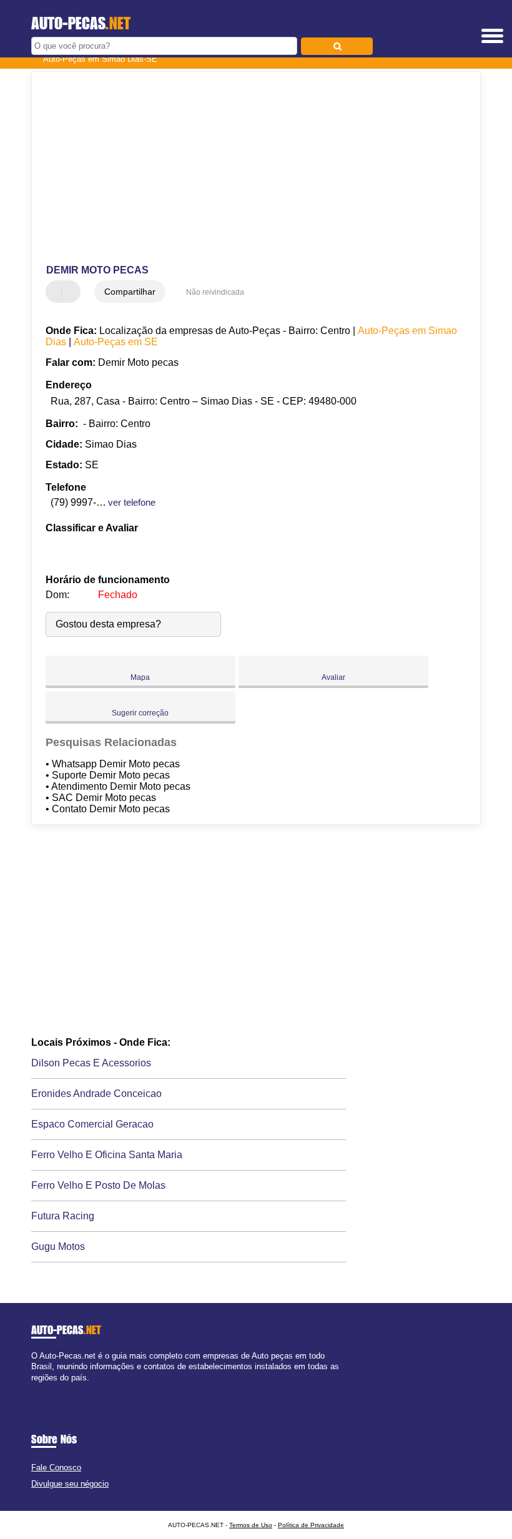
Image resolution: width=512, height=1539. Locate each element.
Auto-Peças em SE (116, 342)
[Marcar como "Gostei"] (57, 292)
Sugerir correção (140, 713)
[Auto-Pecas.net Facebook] (34, 1388)
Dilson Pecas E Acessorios (91, 1063)
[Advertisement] (246, 168)
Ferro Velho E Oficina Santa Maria (106, 1154)
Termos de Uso (250, 1525)
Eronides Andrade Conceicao (96, 1093)
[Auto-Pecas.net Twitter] (39, 1388)
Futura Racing (62, 1216)
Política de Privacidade (311, 1525)
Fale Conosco (56, 1467)
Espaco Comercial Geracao (92, 1124)
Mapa (140, 677)
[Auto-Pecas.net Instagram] (45, 1388)
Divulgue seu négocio (70, 1483)
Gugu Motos (58, 1246)
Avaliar (333, 677)
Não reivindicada (215, 292)
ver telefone (131, 502)
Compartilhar (129, 292)
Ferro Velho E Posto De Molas (98, 1185)
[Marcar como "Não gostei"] (72, 292)
